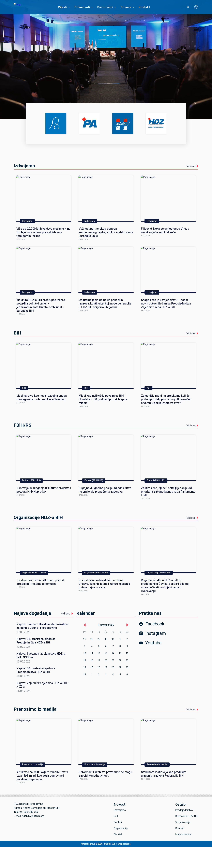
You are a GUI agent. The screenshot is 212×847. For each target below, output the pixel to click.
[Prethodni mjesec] (84, 625)
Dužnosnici (105, 7)
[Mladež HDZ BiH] (123, 124)
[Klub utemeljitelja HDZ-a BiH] (156, 124)
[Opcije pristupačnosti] (196, 7)
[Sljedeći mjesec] (127, 625)
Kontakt (144, 7)
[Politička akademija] (89, 124)
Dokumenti (82, 7)
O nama (126, 7)
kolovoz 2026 (106, 624)
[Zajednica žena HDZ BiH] (56, 124)
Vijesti (62, 7)
